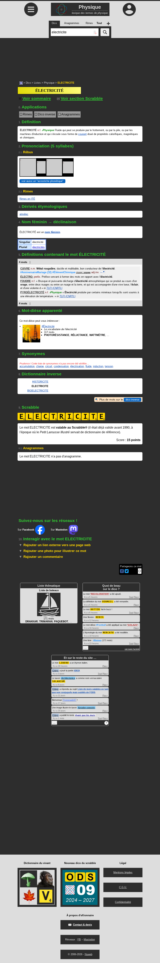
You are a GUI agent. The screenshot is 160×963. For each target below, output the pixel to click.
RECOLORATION (99, 594)
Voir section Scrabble (82, 98)
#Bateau (97, 640)
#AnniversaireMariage (36, 272)
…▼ (102, 271)
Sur (26, 529)
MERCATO (108, 632)
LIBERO (64, 663)
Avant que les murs (85, 715)
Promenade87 (69, 700)
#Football (101, 625)
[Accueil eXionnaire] (21, 82)
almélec (24, 214)
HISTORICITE (40, 381)
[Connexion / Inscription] (129, 9)
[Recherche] (104, 32)
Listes (37, 82)
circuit (48, 366)
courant (82, 134)
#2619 (77, 670)
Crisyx (55, 670)
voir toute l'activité (132, 649)
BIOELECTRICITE (37, 390)
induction (98, 366)
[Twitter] (127, 572)
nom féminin (52, 232)
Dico (28, 82)
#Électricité (48, 326)
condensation (61, 366)
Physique (49, 82)
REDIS (100, 617)
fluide (88, 366)
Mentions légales (122, 872)
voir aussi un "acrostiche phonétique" (42, 181)
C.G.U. (123, 887)
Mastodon (89, 939)
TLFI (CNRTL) (54, 288)
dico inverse (132, 399)
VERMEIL (107, 601)
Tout (131, 597)
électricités (38, 247)
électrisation (77, 366)
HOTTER (95, 609)
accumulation (27, 366)
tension (109, 366)
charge (40, 366)
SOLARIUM (58, 681)
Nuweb (88, 954)
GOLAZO (132, 625)
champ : (83, 272)
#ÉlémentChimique (63, 272)
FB (79, 939)
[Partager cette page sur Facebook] (122, 571)
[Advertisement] (80, 57)
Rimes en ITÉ (27, 198)
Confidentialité (123, 902)
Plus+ (136, 597)
